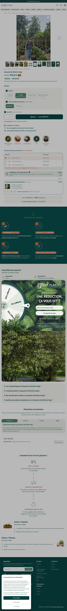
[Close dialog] (63, 282)
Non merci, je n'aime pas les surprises (49, 318)
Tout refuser (16, 606)
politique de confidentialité (21, 594)
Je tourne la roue (49, 313)
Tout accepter (16, 598)
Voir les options (16, 602)
